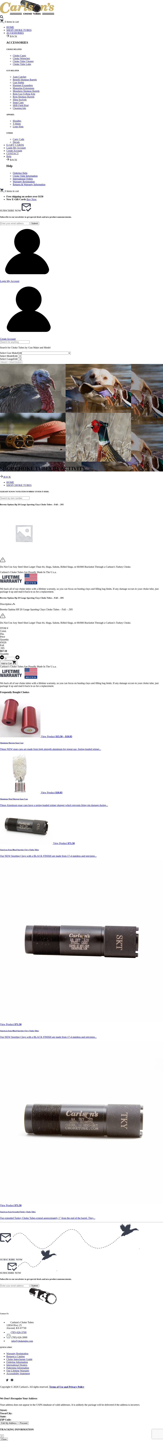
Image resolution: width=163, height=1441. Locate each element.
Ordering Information (17, 1362)
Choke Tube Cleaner (23, 61)
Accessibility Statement (18, 1373)
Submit (34, 223)
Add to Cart (6, 663)
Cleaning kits (19, 108)
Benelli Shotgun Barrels (25, 79)
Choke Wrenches (21, 58)
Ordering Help (20, 173)
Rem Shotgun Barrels (23, 96)
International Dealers (16, 1365)
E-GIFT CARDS (15, 145)
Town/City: (6, 1413)
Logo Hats (18, 126)
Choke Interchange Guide (19, 1359)
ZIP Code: (5, 1419)
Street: (3, 1410)
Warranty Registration (24, 181)
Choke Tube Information (25, 176)
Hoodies (17, 121)
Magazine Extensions (23, 88)
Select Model (8, 356)
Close (4, 1439)
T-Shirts (17, 123)
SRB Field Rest (20, 105)
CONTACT (12, 153)
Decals (16, 142)
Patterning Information (17, 1367)
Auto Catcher (19, 76)
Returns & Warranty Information (29, 184)
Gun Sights (18, 82)
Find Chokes (15, 362)
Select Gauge (9, 359)
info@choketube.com (22, 1341)
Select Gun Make (11, 353)
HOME (10, 482)
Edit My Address (9, 1423)
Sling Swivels (20, 99)
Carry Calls (18, 139)
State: (3, 1416)
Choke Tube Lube (22, 64)
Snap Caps (18, 102)
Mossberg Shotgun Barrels (26, 91)
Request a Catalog (15, 1356)
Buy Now (32, 199)
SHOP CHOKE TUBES (19, 30)
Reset (4, 362)
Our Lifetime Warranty (17, 1370)
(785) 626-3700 (18, 1332)
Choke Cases (19, 55)
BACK (7, 477)
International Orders (23, 178)
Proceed (23, 1423)
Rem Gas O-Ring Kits (24, 94)
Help (8, 156)
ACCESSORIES (15, 33)
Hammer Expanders (23, 85)
